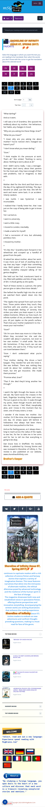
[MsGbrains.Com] (13, 6)
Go (30, 100)
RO (31, 68)
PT (23, 74)
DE (14, 68)
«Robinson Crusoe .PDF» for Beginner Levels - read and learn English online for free (27, 690)
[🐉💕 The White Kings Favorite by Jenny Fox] (6, 676)
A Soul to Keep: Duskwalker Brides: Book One (26, 656)
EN (6, 68)
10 (29, 88)
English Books (17, 642)
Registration (18, 18)
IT (14, 74)
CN (31, 74)
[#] (6, 509)
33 (11, 92)
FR (6, 74)
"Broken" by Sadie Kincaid (22, 639)
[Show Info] (40, 18)
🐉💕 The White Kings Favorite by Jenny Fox (25, 673)
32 (4, 92)
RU (23, 68)
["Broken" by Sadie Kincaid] (6, 644)
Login (7, 18)
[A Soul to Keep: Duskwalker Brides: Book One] (6, 660)
